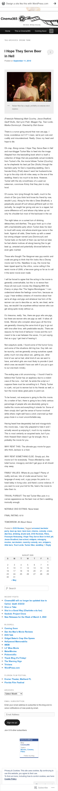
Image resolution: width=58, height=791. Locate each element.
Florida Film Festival (14, 682)
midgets (33, 539)
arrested (36, 528)
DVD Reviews (37, 533)
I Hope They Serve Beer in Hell (36, 536)
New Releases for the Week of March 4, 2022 (25, 616)
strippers (47, 542)
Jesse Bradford (11, 539)
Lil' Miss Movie (11, 647)
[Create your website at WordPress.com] (29, 3)
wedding (39, 545)
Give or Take (10, 606)
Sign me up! (12, 722)
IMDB (7, 644)
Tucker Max (30, 545)
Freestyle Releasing (13, 536)
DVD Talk (8, 634)
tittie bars (8, 545)
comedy (42, 531)
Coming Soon (41, 30)
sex (40, 542)
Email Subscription (14, 701)
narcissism (17, 542)
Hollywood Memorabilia (15, 641)
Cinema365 (25, 745)
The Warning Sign (13, 661)
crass (49, 531)
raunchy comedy (30, 542)
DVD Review (18, 528)
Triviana (8, 664)
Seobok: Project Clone (15, 613)
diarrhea (8, 533)
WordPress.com (12, 667)
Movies (23, 749)
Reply (47, 545)
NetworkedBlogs (26, 740)
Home (7, 30)
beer (19, 531)
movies (7, 542)
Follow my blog (29, 756)
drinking (16, 533)
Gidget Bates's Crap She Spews (19, 638)
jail (52, 536)
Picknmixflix (10, 654)
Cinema (30, 749)
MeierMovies (10, 651)
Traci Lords (19, 545)
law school (23, 539)
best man (26, 531)
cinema (35, 531)
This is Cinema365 (22, 30)
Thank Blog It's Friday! (15, 657)
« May (13, 580)
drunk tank (25, 533)
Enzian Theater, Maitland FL (17, 679)
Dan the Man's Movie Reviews (18, 631)
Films (46, 533)
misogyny (41, 539)
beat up (13, 531)
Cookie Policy (10, 778)
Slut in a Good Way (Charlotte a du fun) (23, 610)
